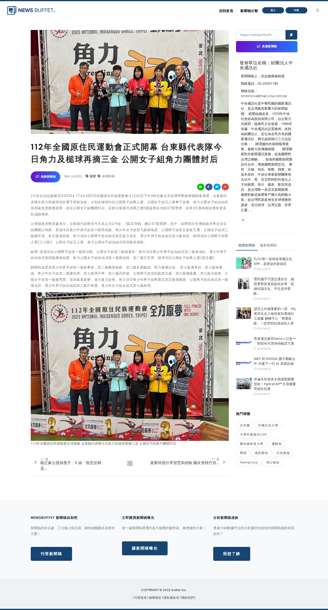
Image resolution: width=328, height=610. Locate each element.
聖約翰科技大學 (251, 444)
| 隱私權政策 (171, 597)
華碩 (243, 453)
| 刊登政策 (140, 597)
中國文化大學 (268, 425)
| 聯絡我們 (187, 597)
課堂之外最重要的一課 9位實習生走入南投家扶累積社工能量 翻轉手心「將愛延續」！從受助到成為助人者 (274, 315)
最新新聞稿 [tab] (268, 245)
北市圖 (245, 425)
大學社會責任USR (253, 434)
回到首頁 (226, 10)
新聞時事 (108, 176)
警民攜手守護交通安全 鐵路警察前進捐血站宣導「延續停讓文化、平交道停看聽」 (273, 286)
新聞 (93, 176)
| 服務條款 (154, 597)
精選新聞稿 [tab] (246, 245)
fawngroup (249, 462)
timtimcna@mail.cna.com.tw (264, 96)
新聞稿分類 (249, 10)
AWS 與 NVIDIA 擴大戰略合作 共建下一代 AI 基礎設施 (274, 361)
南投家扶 (261, 453)
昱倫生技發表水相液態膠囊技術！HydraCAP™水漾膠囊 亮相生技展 (275, 384)
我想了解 (231, 553)
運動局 (277, 444)
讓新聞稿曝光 (145, 548)
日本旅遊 (283, 453)
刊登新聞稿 (51, 553)
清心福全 (272, 462)
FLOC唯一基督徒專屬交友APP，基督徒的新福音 (273, 261)
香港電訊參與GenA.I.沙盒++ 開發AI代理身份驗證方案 (275, 341)
